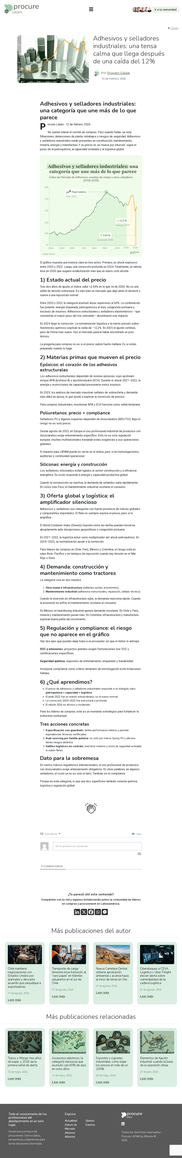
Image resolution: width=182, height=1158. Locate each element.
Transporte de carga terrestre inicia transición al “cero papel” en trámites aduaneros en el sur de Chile (69, 976)
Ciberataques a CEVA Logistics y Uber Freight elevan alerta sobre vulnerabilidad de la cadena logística (155, 976)
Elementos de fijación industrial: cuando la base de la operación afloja (156, 1061)
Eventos (90, 1124)
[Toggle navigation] (91, 9)
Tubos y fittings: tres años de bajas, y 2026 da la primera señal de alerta (24, 1061)
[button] (156, 10)
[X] (84, 912)
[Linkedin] (77, 912)
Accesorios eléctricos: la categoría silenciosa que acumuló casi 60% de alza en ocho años (69, 1063)
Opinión (90, 1120)
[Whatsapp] (98, 912)
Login (138, 834)
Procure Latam (118, 73)
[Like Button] (91, 808)
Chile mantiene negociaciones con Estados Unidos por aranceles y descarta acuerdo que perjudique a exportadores (24, 978)
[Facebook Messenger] (105, 912)
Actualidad (71, 1120)
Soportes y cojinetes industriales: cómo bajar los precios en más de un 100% (112, 1063)
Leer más (14, 1000)
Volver (174, 28)
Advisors (70, 1132)
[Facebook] (91, 912)
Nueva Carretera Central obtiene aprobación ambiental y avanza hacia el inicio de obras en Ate (112, 974)
